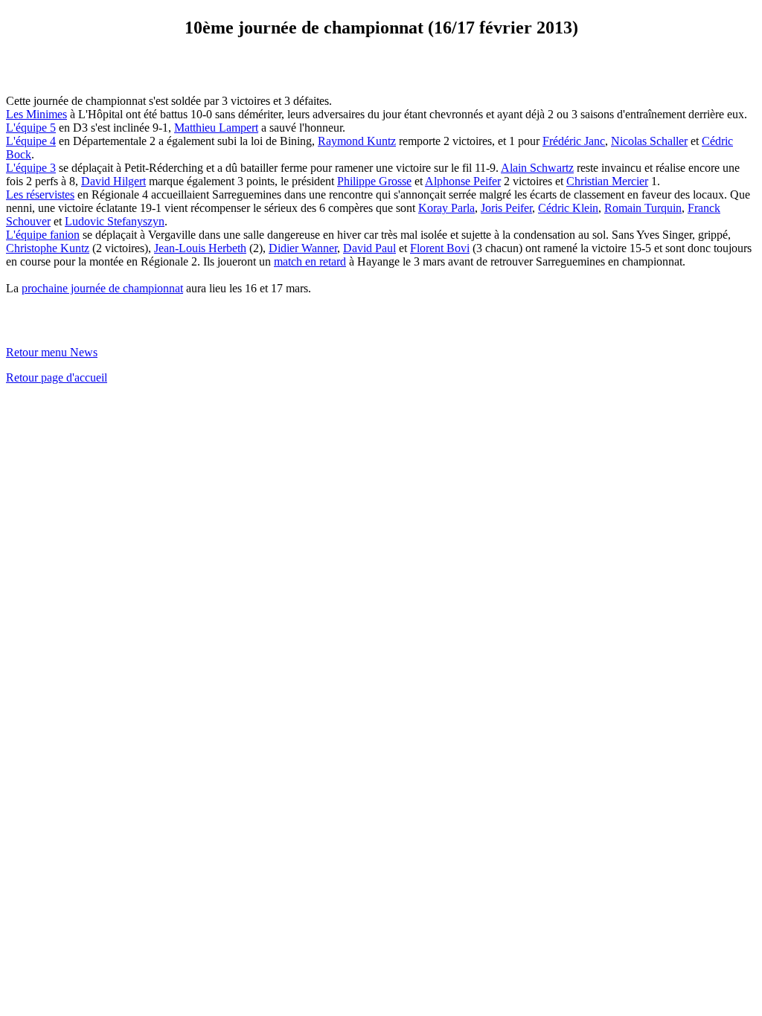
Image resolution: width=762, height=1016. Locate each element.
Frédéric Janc (573, 141)
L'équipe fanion (43, 234)
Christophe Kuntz (47, 248)
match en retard (310, 261)
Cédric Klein (568, 208)
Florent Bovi (440, 248)
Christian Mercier (607, 181)
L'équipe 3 (31, 167)
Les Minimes (36, 114)
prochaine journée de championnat (102, 288)
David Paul (369, 248)
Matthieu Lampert (216, 127)
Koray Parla (446, 208)
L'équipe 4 (31, 141)
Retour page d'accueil (56, 377)
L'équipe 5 (31, 127)
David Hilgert (113, 181)
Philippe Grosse (374, 181)
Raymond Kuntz (357, 141)
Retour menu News (51, 352)
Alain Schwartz (537, 167)
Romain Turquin (643, 208)
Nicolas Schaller (649, 141)
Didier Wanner (303, 248)
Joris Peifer (506, 208)
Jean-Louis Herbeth (200, 248)
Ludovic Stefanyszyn (114, 221)
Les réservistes (40, 194)
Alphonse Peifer (463, 181)
